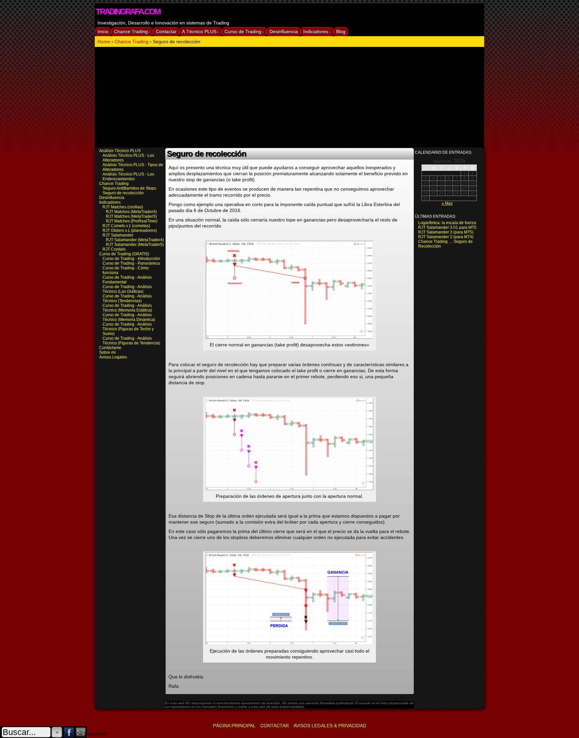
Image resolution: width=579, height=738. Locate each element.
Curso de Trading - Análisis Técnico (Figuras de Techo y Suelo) (128, 329)
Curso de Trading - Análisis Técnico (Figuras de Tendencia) (131, 340)
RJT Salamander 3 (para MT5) (445, 232)
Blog (340, 31)
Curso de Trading (244, 31)
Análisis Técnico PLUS (120, 150)
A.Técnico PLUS (200, 31)
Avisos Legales (113, 357)
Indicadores (317, 31)
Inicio (103, 31)
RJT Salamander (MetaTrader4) (135, 240)
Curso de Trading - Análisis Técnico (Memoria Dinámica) (129, 317)
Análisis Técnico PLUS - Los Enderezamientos (128, 176)
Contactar (166, 31)
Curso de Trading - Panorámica (131, 263)
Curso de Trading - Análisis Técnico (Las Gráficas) (127, 289)
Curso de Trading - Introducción (131, 258)
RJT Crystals (114, 249)
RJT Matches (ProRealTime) (131, 221)
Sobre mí (107, 352)
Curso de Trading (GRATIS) (124, 254)
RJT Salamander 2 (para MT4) (445, 236)
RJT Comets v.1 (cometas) (126, 225)
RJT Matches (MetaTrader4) (131, 211)
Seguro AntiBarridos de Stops (129, 188)
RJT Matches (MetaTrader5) (131, 216)
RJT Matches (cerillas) (123, 207)
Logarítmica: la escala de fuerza (447, 222)
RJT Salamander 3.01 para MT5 (447, 227)
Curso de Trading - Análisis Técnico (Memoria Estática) (127, 308)
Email (81, 732)
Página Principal (234, 725)
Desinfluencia (283, 31)
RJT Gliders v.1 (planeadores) (130, 230)
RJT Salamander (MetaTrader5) (135, 244)
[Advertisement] (289, 97)
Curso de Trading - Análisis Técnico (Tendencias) (127, 298)
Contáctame (110, 347)
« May (447, 203)
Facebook (69, 732)
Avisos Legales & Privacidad (330, 725)
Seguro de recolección (123, 193)
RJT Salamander (118, 235)
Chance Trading (132, 31)
